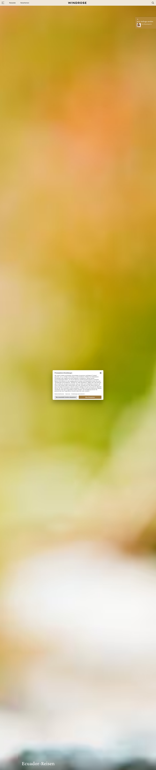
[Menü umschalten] (3, 3)
